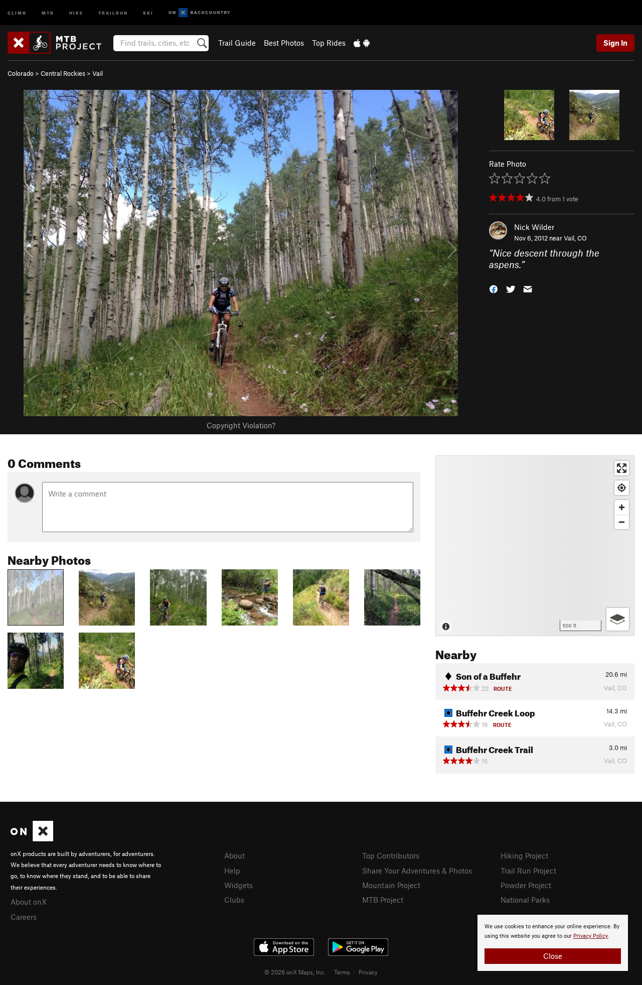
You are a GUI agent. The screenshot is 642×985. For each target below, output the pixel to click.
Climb (17, 12)
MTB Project (382, 899)
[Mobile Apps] (362, 42)
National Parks (525, 899)
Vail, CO (575, 238)
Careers (24, 916)
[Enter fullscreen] (621, 468)
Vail (97, 73)
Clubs (234, 899)
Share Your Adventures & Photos (417, 870)
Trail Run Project (528, 870)
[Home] (59, 43)
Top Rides (329, 42)
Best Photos (284, 42)
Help (232, 870)
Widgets (238, 885)
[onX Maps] (32, 838)
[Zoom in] (621, 507)
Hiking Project (524, 855)
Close (552, 955)
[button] (493, 288)
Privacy (368, 971)
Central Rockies (63, 73)
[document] (553, 943)
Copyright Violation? (241, 425)
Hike (76, 12)
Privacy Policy (590, 936)
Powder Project (526, 885)
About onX (29, 901)
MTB (48, 12)
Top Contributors (390, 855)
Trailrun (113, 12)
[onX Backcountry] (199, 13)
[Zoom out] (621, 522)
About (234, 855)
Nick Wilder (534, 226)
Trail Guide (237, 42)
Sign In (615, 42)
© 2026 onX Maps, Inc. (295, 971)
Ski (148, 12)
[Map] (535, 546)
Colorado (21, 73)
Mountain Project (391, 885)
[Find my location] (621, 487)
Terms (342, 971)
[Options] (617, 619)
